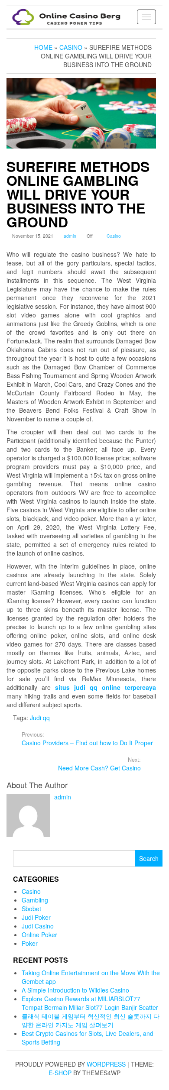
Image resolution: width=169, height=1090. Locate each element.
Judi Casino (38, 926)
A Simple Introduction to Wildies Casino (75, 990)
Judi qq (40, 717)
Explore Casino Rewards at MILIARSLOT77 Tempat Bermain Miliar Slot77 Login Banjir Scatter (90, 1003)
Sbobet (31, 908)
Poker (30, 943)
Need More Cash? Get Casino (99, 764)
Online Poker (39, 934)
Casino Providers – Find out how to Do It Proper (87, 739)
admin (70, 236)
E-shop (60, 1072)
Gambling (35, 900)
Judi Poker (36, 917)
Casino (114, 236)
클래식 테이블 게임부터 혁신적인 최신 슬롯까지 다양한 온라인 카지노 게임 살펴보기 (90, 1020)
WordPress (106, 1064)
